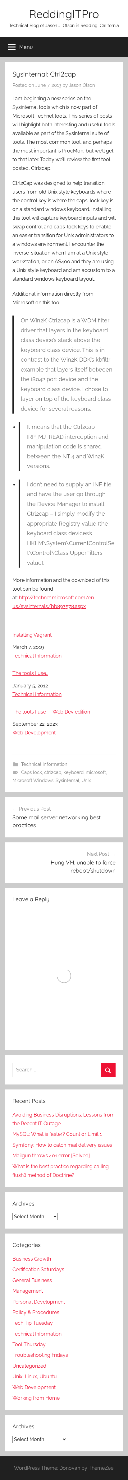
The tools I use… (30, 673)
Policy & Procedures (35, 1312)
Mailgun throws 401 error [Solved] (51, 1156)
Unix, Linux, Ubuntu (34, 1376)
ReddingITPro (64, 14)
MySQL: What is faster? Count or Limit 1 (57, 1134)
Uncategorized (29, 1366)
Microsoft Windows (32, 780)
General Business (32, 1280)
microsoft (96, 772)
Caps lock (31, 772)
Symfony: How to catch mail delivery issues (62, 1145)
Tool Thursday (29, 1344)
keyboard (73, 772)
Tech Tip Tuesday (32, 1323)
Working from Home (36, 1398)
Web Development (34, 733)
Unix (86, 780)
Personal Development (38, 1302)
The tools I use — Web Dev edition (51, 712)
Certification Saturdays (38, 1269)
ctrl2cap (52, 772)
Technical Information (37, 656)
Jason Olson (82, 85)
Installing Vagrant (32, 635)
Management (27, 1291)
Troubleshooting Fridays (40, 1355)
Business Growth (31, 1259)
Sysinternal (67, 780)
